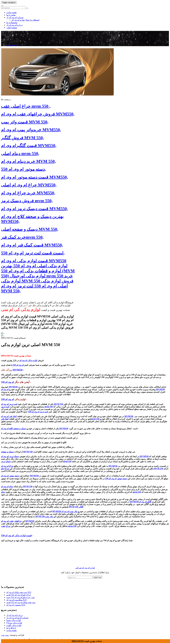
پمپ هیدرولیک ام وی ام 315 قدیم (20, 602)
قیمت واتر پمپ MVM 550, (24, 121)
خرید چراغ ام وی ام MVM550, (28, 192)
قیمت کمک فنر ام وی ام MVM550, (32, 245)
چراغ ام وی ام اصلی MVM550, (28, 184)
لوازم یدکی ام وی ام (28, 360)
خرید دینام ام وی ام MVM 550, (28, 161)
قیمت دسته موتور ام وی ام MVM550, (34, 177)
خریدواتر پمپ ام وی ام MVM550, (31, 129)
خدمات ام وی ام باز (15, 17)
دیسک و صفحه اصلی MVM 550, (29, 229)
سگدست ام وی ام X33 (16, 600)
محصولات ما (11, 22)
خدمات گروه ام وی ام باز (17, 618)
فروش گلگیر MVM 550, (22, 137)
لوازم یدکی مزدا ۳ (14, 623)
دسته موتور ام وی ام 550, (23, 169)
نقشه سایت (11, 12)
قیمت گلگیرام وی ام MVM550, (28, 145)
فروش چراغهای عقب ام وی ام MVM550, (37, 114)
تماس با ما (11, 15)
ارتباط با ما (11, 628)
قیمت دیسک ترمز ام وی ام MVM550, (34, 208)
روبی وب (5, 635)
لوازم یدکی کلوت (13, 625)
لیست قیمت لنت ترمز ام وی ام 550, (33, 252)
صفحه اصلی (11, 27)
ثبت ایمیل (97, 577)
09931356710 (77, 641)
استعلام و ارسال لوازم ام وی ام (25, 20)
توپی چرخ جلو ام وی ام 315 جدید (20, 597)
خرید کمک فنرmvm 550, (22, 237)
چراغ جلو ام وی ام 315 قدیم (18, 595)
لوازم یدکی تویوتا (13, 620)
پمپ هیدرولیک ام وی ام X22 (18, 592)
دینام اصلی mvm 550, (20, 153)
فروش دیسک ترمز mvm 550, (27, 200)
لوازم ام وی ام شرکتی (85, 568)
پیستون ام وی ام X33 (15, 605)
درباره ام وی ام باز (14, 25)
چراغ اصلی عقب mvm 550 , (25, 106)
